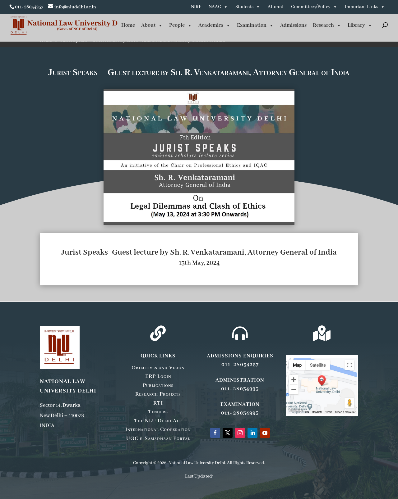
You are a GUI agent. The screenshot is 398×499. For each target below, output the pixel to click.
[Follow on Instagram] (240, 433)
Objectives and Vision (158, 367)
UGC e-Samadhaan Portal (158, 438)
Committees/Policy (311, 7)
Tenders (158, 411)
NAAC (215, 7)
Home (128, 25)
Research (323, 25)
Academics (210, 25)
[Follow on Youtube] (265, 433)
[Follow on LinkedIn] (252, 433)
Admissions (293, 25)
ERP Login (158, 376)
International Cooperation (158, 429)
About (148, 25)
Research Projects (158, 394)
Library (356, 25)
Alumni (276, 7)
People (177, 25)
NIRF (196, 7)
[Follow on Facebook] (215, 433)
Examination (251, 25)
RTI (158, 403)
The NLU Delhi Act (158, 420)
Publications (158, 385)
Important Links (361, 7)
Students (244, 7)
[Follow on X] (228, 433)
